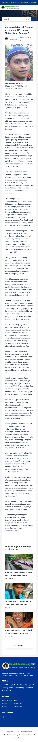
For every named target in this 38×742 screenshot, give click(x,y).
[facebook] (2, 717)
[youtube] (12, 717)
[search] (29, 7)
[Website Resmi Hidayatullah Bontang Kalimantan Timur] (10, 7)
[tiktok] (9, 717)
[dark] (32, 7)
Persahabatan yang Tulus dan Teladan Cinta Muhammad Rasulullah (18, 603)
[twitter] (5, 717)
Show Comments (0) (19, 645)
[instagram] (7, 717)
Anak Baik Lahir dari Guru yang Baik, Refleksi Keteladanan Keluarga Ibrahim (18, 574)
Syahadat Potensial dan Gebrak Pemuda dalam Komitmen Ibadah (18, 632)
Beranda (6, 19)
